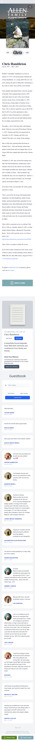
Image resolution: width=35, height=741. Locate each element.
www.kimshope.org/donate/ (10, 258)
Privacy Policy (12, 733)
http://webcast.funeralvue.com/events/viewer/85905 (16, 239)
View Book (9, 338)
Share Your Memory (12, 366)
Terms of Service (22, 733)
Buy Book (18, 338)
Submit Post (17, 397)
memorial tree (13, 267)
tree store (11, 270)
